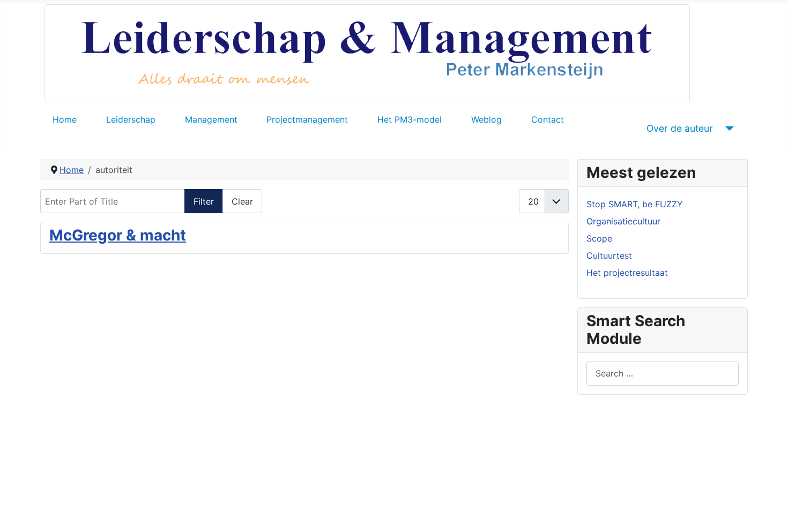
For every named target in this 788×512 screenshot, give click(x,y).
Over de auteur (679, 128)
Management (211, 119)
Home (65, 119)
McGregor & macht (117, 235)
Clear (242, 201)
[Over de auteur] (727, 128)
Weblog (486, 119)
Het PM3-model (409, 119)
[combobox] (662, 374)
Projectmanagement (307, 119)
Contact (547, 119)
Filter (204, 201)
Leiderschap (130, 119)
